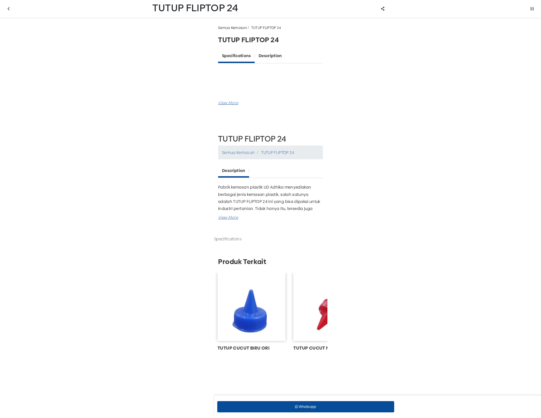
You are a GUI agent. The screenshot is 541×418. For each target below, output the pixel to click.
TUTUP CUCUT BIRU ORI (243, 348)
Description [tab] (270, 56)
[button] (228, 103)
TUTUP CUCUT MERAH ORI (322, 348)
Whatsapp (307, 406)
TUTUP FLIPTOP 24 (266, 28)
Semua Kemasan (232, 28)
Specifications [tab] (236, 56)
